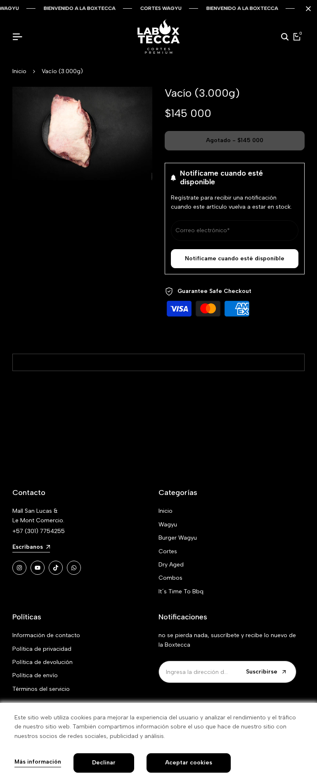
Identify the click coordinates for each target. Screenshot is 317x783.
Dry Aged (171, 564)
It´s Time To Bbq (180, 591)
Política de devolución (42, 662)
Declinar (104, 762)
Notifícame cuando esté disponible (234, 258)
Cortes (167, 551)
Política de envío (35, 675)
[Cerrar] (307, 9)
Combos (170, 577)
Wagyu (167, 524)
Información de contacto (46, 635)
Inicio (19, 71)
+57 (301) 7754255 (38, 531)
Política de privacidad (41, 648)
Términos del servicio (41, 689)
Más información (37, 762)
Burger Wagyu (177, 537)
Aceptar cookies (188, 762)
